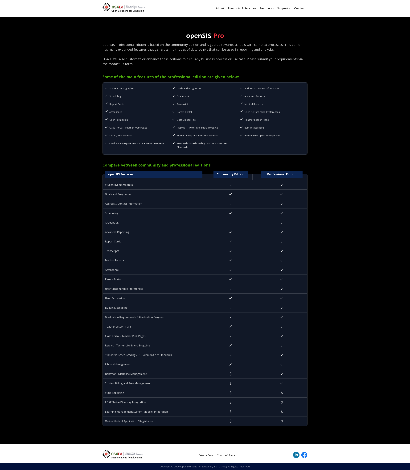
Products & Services (242, 8)
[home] (123, 7)
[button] (267, 8)
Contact (300, 8)
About (220, 8)
